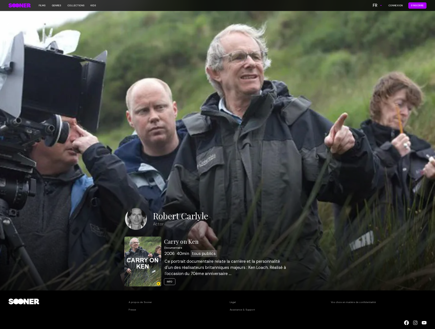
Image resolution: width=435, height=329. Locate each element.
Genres (56, 5)
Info (169, 281)
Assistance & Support (242, 309)
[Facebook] (406, 322)
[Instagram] (415, 322)
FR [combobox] (375, 5)
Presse (132, 309)
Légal (233, 302)
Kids (93, 5)
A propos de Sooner (140, 302)
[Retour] (7, 24)
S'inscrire (417, 5)
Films (42, 5)
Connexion (395, 5)
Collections (76, 5)
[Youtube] (424, 322)
